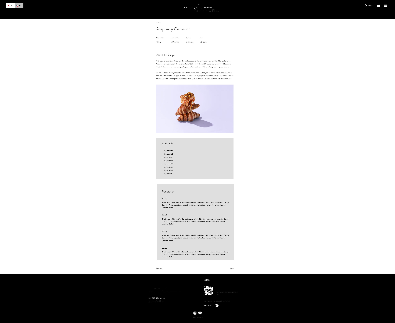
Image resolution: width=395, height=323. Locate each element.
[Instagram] (195, 313)
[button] (378, 5)
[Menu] (386, 5)
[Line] (200, 313)
